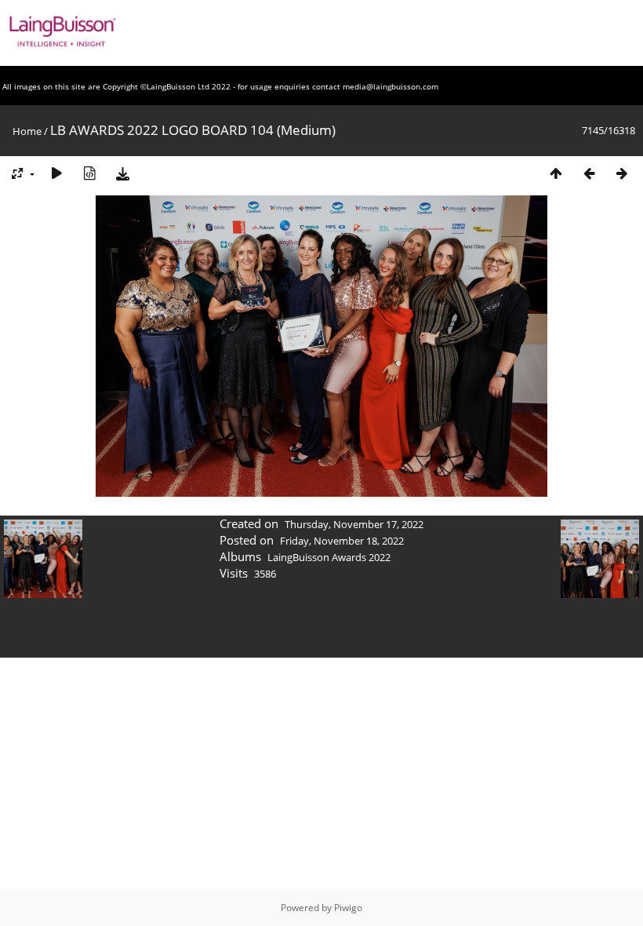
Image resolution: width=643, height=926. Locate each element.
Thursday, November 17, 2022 (354, 524)
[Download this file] (122, 173)
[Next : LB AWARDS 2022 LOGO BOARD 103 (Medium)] (621, 173)
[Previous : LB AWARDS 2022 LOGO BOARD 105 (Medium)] (588, 173)
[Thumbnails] (555, 173)
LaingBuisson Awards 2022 (329, 557)
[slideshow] (56, 173)
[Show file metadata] (89, 173)
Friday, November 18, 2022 (342, 541)
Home (27, 131)
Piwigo (348, 907)
